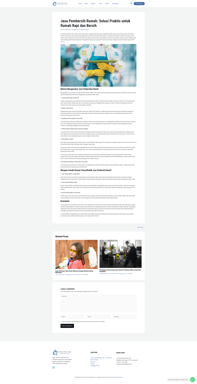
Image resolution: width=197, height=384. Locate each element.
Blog (101, 3)
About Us (93, 361)
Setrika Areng (119, 377)
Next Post (141, 227)
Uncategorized (75, 29)
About (86, 3)
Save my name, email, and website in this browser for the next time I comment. (84, 321)
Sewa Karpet (115, 3)
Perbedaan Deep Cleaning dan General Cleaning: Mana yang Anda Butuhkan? (120, 270)
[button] (95, 3)
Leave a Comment (65, 29)
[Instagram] (53, 367)
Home (80, 3)
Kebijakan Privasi (95, 365)
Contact (107, 3)
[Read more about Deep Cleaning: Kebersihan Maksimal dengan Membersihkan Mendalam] (76, 254)
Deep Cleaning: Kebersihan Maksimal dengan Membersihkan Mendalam (74, 271)
